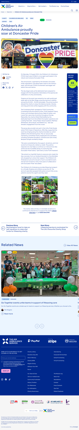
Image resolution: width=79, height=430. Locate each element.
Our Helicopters (32, 388)
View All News (72, 245)
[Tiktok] (9, 379)
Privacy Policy (18, 364)
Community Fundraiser (34, 379)
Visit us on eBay (33, 410)
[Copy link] (13, 88)
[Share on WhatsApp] (10, 88)
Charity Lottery (32, 351)
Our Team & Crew (32, 373)
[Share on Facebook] (3, 88)
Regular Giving (32, 363)
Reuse (29, 369)
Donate (72, 123)
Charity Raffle (31, 360)
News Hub (9, 12)
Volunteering (57, 351)
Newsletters (57, 379)
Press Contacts (58, 385)
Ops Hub (56, 388)
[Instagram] (2, 379)
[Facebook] (6, 379)
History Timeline (32, 382)
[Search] (72, 10)
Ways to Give (31, 6)
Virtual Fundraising (59, 360)
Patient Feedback (58, 391)
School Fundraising (59, 357)
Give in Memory (32, 357)
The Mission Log (54, 6)
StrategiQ (75, 426)
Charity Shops (65, 6)
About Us (21, 6)
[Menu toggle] (77, 10)
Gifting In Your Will (33, 366)
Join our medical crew (34, 376)
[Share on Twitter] (6, 88)
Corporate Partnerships (60, 354)
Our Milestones (32, 385)
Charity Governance (33, 391)
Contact (56, 382)
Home (2, 12)
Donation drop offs (33, 354)
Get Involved (42, 6)
